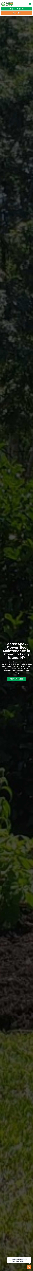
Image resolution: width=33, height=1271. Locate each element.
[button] (30, 4)
